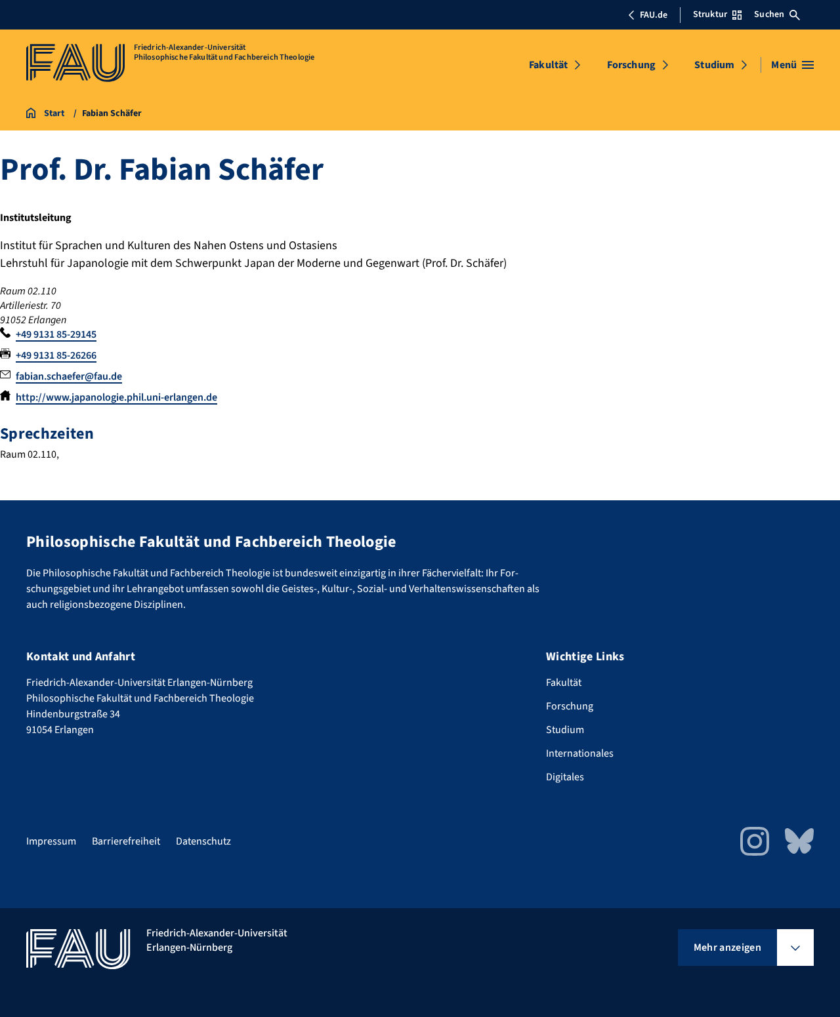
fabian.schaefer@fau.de (69, 376)
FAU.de (653, 15)
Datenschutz (203, 841)
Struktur (710, 14)
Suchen (769, 14)
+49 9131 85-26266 (56, 355)
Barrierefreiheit (126, 841)
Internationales (580, 753)
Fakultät (548, 65)
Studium (714, 65)
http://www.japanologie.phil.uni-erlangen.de (116, 397)
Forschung (631, 65)
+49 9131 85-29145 (56, 334)
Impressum (51, 841)
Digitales (565, 777)
